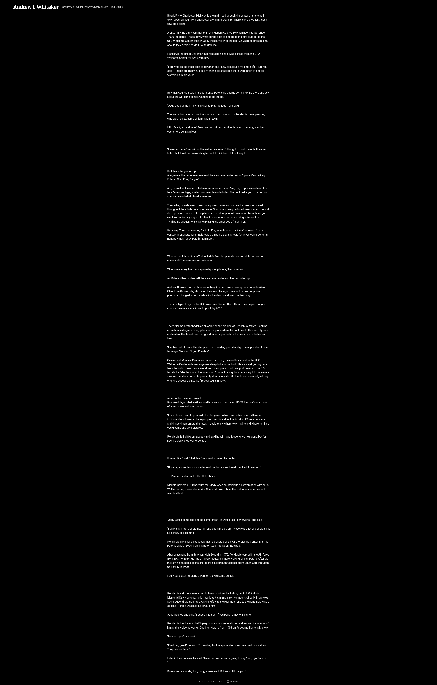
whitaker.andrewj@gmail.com (92, 7)
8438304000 (117, 7)
